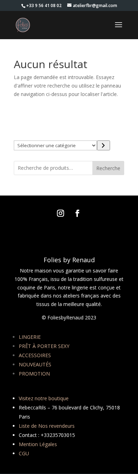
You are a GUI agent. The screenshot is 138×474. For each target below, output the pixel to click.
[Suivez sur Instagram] (60, 213)
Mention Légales (38, 444)
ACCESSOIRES (35, 355)
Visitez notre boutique (44, 398)
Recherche (108, 168)
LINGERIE (30, 337)
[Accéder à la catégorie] (103, 145)
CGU (24, 453)
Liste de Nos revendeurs (47, 425)
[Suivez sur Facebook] (77, 213)
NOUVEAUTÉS (35, 364)
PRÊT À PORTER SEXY (44, 346)
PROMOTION (34, 373)
